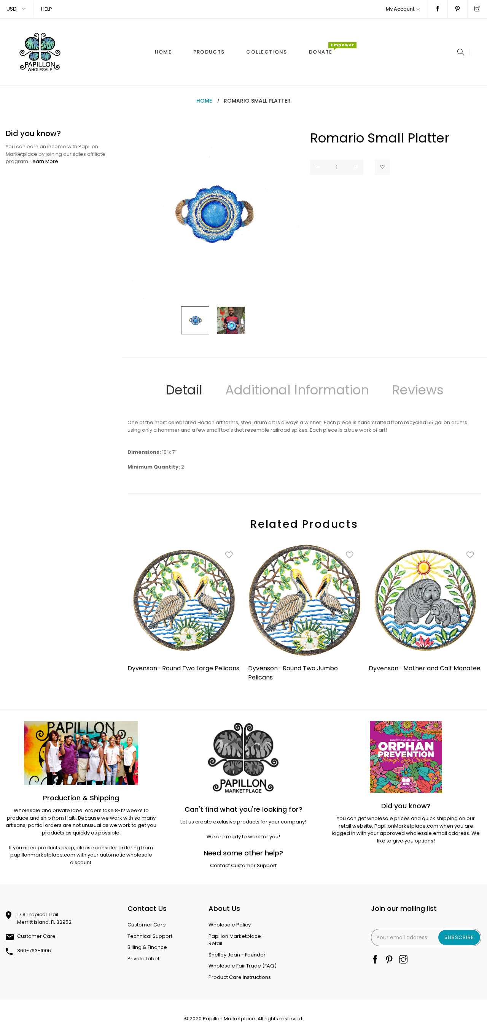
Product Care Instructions (239, 977)
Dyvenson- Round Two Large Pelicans (183, 668)
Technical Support (149, 936)
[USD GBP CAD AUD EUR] (16, 9)
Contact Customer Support (243, 865)
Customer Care (36, 936)
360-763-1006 (34, 950)
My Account (400, 9)
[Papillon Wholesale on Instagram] (477, 9)
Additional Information (297, 390)
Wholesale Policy (229, 924)
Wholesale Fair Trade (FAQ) (242, 965)
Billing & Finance (147, 947)
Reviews (418, 390)
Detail (184, 390)
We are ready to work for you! (243, 836)
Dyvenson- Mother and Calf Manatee (425, 668)
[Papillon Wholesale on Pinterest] (457, 9)
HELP (46, 9)
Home (204, 101)
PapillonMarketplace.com (406, 826)
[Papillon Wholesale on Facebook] (437, 9)
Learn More (44, 161)
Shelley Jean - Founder (237, 954)
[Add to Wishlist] (382, 167)
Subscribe (459, 937)
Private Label (143, 958)
